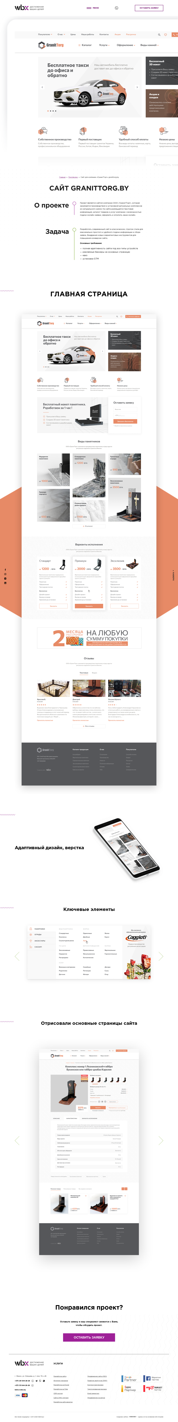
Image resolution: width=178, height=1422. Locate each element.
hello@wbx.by (20, 1390)
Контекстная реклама (95, 1385)
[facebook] (5, 571)
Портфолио (73, 177)
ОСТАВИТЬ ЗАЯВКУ (149, 8)
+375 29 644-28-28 (22, 1381)
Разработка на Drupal (61, 1385)
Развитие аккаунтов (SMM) (97, 1380)
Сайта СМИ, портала (61, 1398)
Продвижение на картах (96, 1398)
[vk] (5, 580)
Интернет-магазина (61, 1380)
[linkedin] (5, 584)
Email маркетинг (93, 1393)
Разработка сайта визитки (63, 1402)
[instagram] (5, 575)
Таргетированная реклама (97, 1389)
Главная (62, 177)
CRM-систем (58, 1393)
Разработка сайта (60, 1376)
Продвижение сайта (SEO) (97, 1376)
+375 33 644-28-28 (22, 1385)
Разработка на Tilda (61, 1389)
